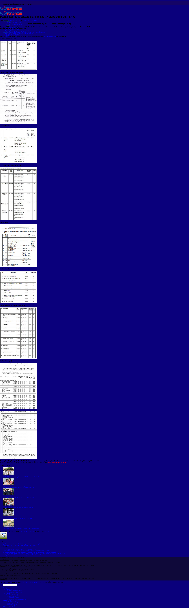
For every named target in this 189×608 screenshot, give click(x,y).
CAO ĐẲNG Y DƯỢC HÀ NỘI (30, 582)
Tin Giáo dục (7, 600)
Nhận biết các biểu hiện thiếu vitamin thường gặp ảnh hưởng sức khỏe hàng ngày (27, 550)
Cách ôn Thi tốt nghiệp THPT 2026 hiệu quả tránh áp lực (19, 549)
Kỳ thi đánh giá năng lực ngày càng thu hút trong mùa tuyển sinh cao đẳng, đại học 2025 (29, 552)
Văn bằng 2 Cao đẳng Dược (14, 24)
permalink (47, 531)
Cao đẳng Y (6, 25)
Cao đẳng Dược (8, 21)
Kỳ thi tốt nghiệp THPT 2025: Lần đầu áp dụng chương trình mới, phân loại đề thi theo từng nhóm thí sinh (34, 553)
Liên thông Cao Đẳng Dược (14, 23)
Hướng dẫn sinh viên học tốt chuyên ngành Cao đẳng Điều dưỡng (22, 555)
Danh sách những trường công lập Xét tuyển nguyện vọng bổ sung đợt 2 (24, 32)
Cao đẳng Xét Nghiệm (12, 595)
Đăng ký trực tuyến (9, 606)
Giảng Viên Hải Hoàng (30, 20)
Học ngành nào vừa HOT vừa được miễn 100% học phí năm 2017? (19, 545)
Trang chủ (6, 588)
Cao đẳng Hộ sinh (11, 596)
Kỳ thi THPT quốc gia (27, 531)
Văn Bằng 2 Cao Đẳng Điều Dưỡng (16, 599)
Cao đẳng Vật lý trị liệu (12, 30)
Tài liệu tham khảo (11, 37)
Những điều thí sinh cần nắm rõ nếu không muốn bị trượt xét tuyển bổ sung (25, 30)
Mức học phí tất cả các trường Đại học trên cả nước (18, 33)
